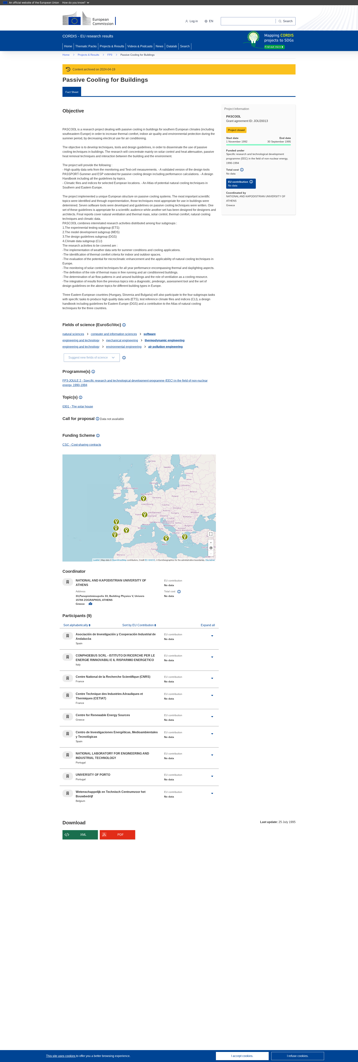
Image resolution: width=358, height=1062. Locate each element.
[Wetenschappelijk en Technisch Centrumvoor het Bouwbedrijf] (144, 498)
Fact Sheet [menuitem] (71, 92)
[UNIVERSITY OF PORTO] (116, 528)
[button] (209, 21)
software (150, 334)
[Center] (211, 548)
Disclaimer (210, 559)
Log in (194, 21)
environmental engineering (124, 346)
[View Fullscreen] (211, 534)
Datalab (172, 46)
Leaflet (96, 559)
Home (68, 46)
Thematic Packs (86, 46)
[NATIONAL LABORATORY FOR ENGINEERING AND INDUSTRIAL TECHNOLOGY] (115, 535)
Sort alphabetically (76, 625)
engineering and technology (80, 340)
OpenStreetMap (119, 559)
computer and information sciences (114, 334)
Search (185, 46)
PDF (120, 834)
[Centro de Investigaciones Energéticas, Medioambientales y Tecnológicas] (116, 522)
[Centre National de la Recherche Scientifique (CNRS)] (145, 515)
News (159, 46)
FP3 (109, 54)
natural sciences (73, 334)
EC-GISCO (150, 559)
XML (83, 834)
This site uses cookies (61, 1056)
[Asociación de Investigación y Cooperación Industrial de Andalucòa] (126, 530)
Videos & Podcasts (140, 46)
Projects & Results (112, 46)
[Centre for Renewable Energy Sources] (185, 537)
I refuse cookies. (297, 1056)
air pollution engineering (165, 346)
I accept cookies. (242, 1056)
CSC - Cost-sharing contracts (81, 444)
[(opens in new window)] (92, 18)
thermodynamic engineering (165, 340)
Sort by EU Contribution (138, 625)
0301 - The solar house (77, 406)
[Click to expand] (212, 636)
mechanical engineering (122, 340)
